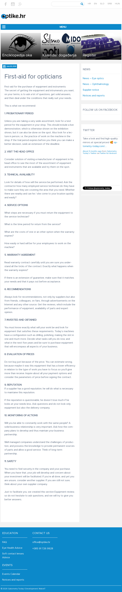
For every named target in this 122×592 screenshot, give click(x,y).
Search (82, 4)
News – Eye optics (93, 78)
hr (89, 4)
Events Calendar (11, 574)
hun (117, 4)
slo (102, 4)
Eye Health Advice (12, 548)
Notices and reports (94, 95)
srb (110, 4)
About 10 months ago (92, 172)
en (95, 4)
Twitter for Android (108, 174)
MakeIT (42, 589)
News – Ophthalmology (96, 84)
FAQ (4, 542)
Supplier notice (91, 90)
